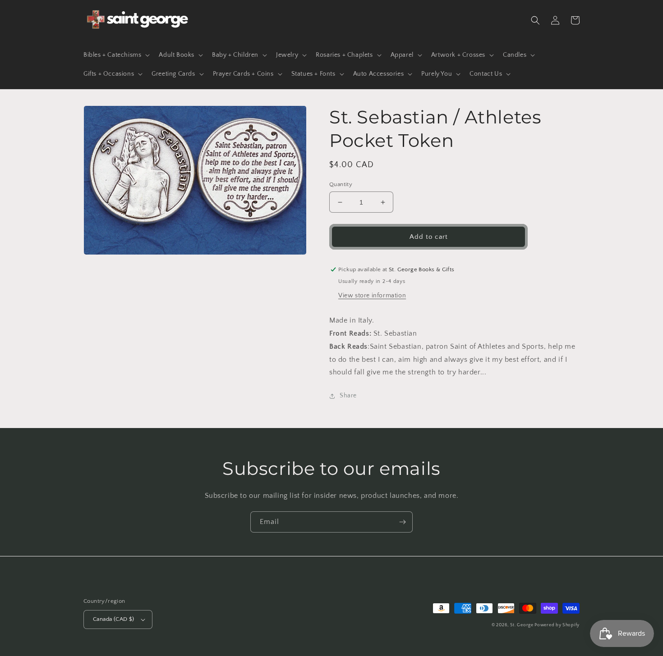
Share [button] (348, 395)
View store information (372, 295)
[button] (115, 55)
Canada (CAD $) (113, 619)
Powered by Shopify (557, 625)
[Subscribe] (402, 522)
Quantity (340, 184)
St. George (522, 625)
